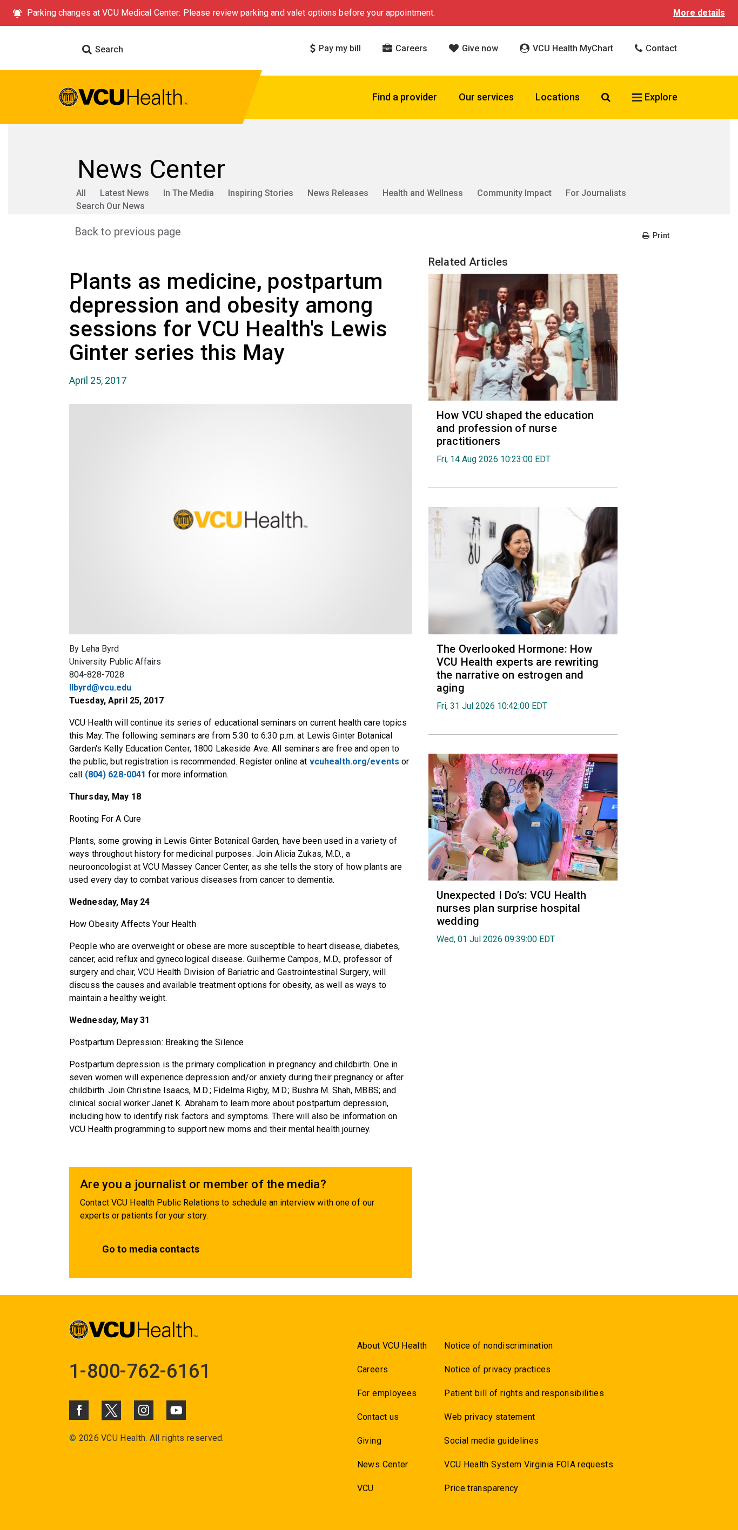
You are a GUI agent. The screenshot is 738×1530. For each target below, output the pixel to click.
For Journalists (596, 193)
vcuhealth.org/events (354, 761)
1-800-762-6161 (140, 1371)
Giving (369, 1441)
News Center (382, 1464)
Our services (486, 97)
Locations (557, 97)
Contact (660, 48)
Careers (410, 48)
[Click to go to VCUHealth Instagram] (143, 1410)
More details (699, 13)
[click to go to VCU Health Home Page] (123, 99)
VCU (365, 1488)
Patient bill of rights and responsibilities (524, 1393)
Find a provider (404, 97)
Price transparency (481, 1488)
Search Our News (110, 206)
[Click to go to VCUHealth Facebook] (79, 1410)
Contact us (378, 1417)
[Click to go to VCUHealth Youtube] (176, 1410)
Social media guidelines (491, 1441)
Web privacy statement (489, 1417)
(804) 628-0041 (115, 774)
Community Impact (514, 193)
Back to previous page (128, 231)
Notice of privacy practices (497, 1369)
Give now (479, 48)
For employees (387, 1393)
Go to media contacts (150, 1249)
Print (660, 235)
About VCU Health (392, 1346)
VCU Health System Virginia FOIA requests (528, 1464)
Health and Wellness (423, 193)
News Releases (337, 193)
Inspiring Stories (260, 193)
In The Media (188, 193)
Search (108, 49)
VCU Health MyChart (572, 48)
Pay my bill (339, 48)
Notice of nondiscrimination (498, 1346)
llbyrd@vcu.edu (100, 687)
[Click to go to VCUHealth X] (111, 1410)
